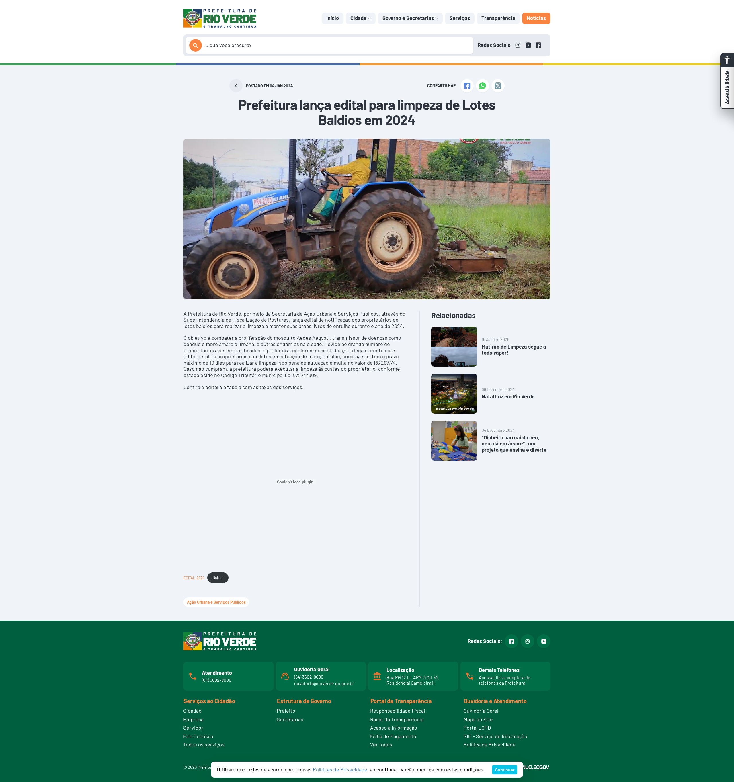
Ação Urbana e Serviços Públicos (216, 602)
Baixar (218, 577)
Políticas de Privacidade (340, 769)
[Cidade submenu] (369, 18)
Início (332, 18)
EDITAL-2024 (194, 577)
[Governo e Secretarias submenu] (436, 18)
